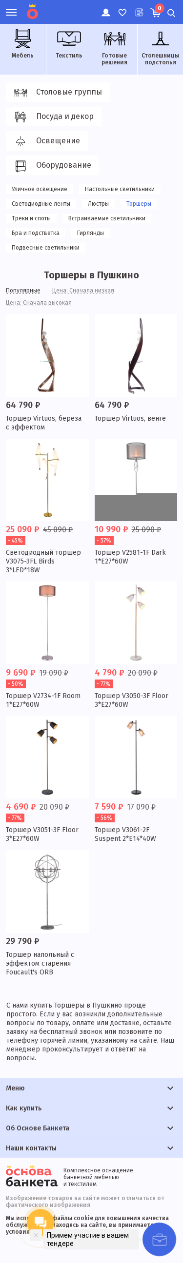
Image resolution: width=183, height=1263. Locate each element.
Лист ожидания (138, 7)
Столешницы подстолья (160, 59)
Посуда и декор (65, 116)
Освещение (58, 140)
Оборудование (63, 165)
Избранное (121, 7)
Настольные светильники (120, 189)
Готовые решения (114, 59)
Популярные (23, 290)
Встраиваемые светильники (106, 218)
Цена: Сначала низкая (83, 290)
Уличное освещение (39, 189)
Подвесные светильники (46, 247)
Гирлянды (90, 233)
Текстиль (69, 55)
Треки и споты (31, 218)
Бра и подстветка (36, 233)
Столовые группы (69, 92)
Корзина (160, 8)
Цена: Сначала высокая (39, 302)
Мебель (23, 55)
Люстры (98, 203)
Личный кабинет (105, 7)
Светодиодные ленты (41, 203)
